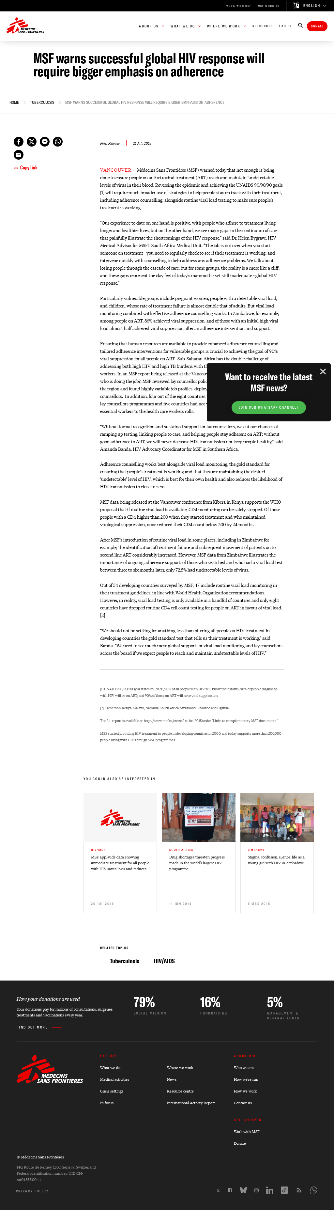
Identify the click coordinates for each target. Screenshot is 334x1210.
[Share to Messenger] (45, 142)
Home (14, 102)
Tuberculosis (42, 102)
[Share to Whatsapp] (58, 142)
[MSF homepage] (25, 26)
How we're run (246, 1079)
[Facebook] (230, 1190)
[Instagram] (256, 1190)
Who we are (244, 1067)
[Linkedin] (269, 1190)
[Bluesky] (243, 1190)
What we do (110, 1067)
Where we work (180, 1067)
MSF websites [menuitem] (269, 6)
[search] (300, 26)
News (171, 1079)
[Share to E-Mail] (18, 155)
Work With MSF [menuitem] (238, 6)
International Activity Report (191, 1103)
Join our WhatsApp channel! (268, 407)
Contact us (243, 1103)
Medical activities (114, 1079)
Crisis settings (111, 1091)
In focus (107, 1103)
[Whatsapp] (313, 1190)
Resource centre (180, 1091)
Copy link (29, 167)
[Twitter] (218, 1190)
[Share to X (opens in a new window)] (32, 142)
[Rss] (299, 1190)
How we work (245, 1091)
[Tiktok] (284, 1190)
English (311, 6)
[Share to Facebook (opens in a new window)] (18, 142)
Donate (317, 26)
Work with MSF (247, 1131)
